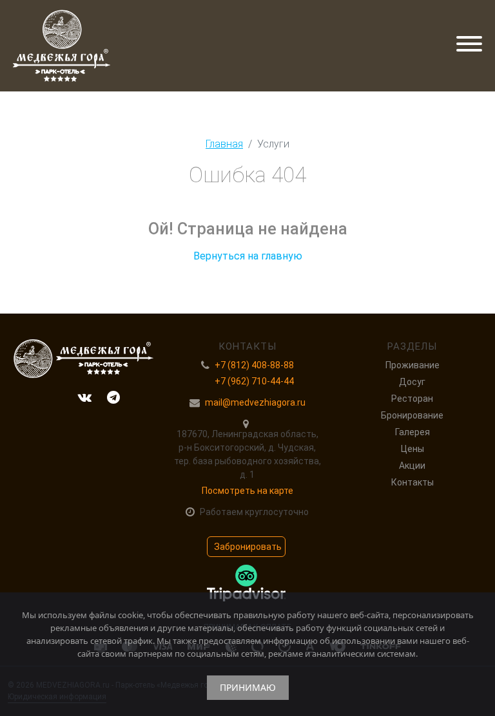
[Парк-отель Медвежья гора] (61, 46)
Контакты (412, 482)
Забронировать (248, 547)
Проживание (412, 365)
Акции (412, 465)
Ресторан (412, 398)
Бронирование (412, 415)
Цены (412, 449)
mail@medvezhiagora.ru (255, 402)
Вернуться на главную (247, 256)
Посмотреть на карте (247, 490)
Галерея (412, 432)
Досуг (412, 382)
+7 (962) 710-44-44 (254, 381)
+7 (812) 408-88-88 (254, 365)
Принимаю (248, 687)
